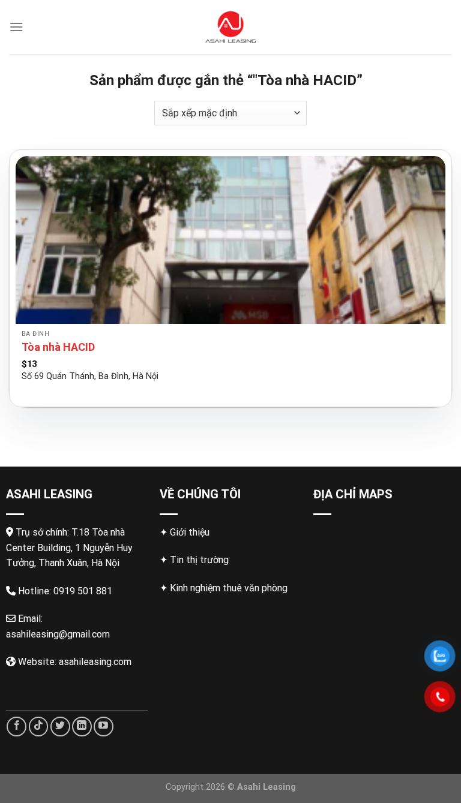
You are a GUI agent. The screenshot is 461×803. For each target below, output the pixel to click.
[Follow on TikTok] (39, 726)
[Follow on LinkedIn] (82, 726)
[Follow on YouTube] (103, 726)
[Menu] (16, 26)
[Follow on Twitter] (60, 726)
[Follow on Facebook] (16, 726)
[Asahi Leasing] (230, 27)
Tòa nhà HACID (58, 347)
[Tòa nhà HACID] (230, 240)
